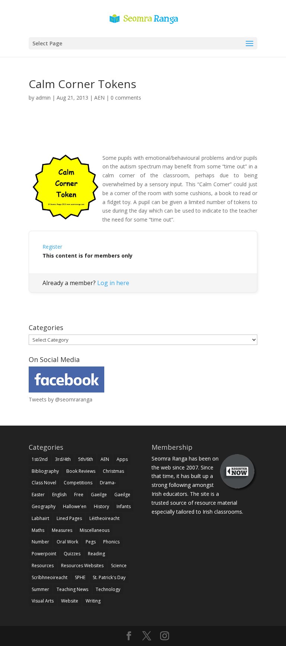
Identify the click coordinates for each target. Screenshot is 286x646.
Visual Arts (43, 601)
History (101, 506)
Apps (122, 459)
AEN (99, 97)
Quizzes (72, 553)
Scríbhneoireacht (49, 577)
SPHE (80, 577)
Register (52, 246)
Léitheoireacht (104, 518)
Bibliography (45, 471)
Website (69, 601)
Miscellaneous (94, 530)
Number (40, 542)
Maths (38, 530)
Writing (93, 601)
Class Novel (44, 482)
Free (78, 494)
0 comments (126, 97)
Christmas (113, 471)
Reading (96, 553)
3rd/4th (63, 459)
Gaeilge (99, 494)
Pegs (91, 542)
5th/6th (85, 459)
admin (43, 97)
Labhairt (40, 518)
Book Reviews (80, 471)
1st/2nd (40, 459)
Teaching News (72, 589)
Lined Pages (69, 518)
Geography (43, 506)
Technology (108, 589)
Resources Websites (82, 565)
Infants (124, 506)
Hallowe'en (74, 506)
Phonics (111, 542)
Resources (43, 565)
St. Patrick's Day (109, 577)
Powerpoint (44, 553)
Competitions (78, 482)
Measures (62, 530)
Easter (38, 494)
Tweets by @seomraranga (60, 399)
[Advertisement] (143, 136)
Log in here (113, 283)
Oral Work (67, 542)
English (59, 494)
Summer (40, 589)
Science (119, 565)
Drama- (108, 482)
